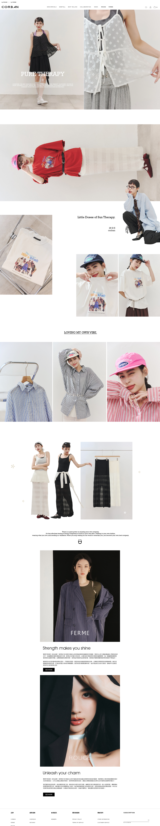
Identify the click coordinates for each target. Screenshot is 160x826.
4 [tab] (158, 107)
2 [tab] (158, 103)
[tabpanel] (80, 59)
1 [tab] (158, 102)
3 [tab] (158, 105)
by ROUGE (4, 2)
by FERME (13, 2)
